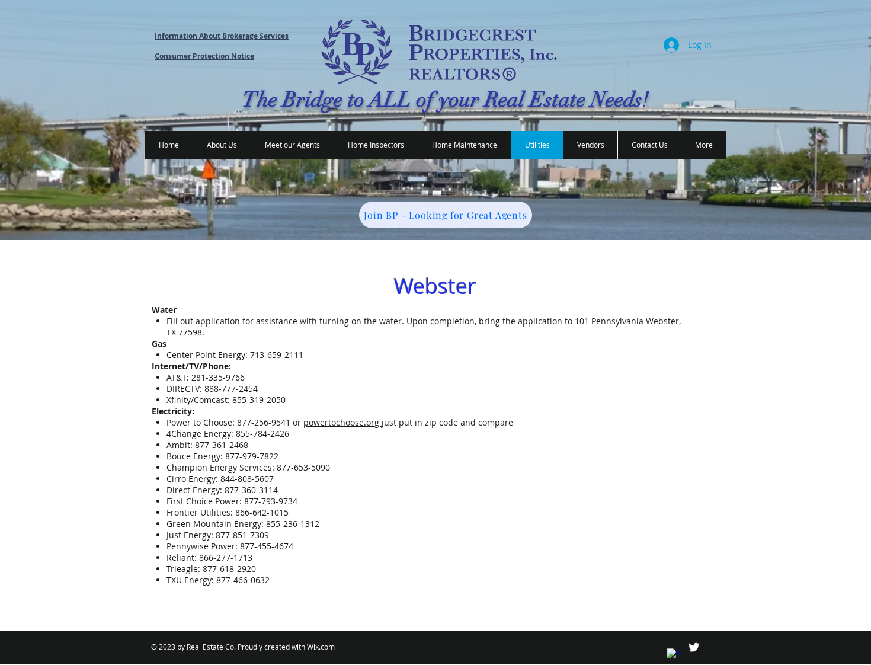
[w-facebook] (673, 654)
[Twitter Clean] (693, 647)
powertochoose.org (342, 422)
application (218, 321)
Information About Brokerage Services (222, 36)
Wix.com (321, 646)
